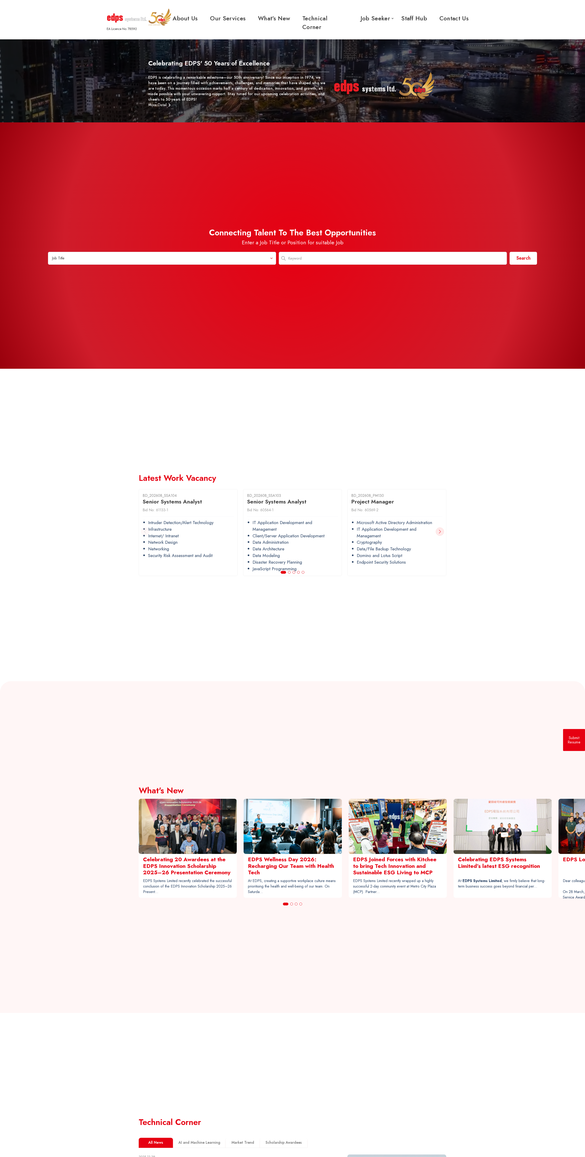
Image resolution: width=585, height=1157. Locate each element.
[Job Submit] (574, 740)
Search (523, 258)
